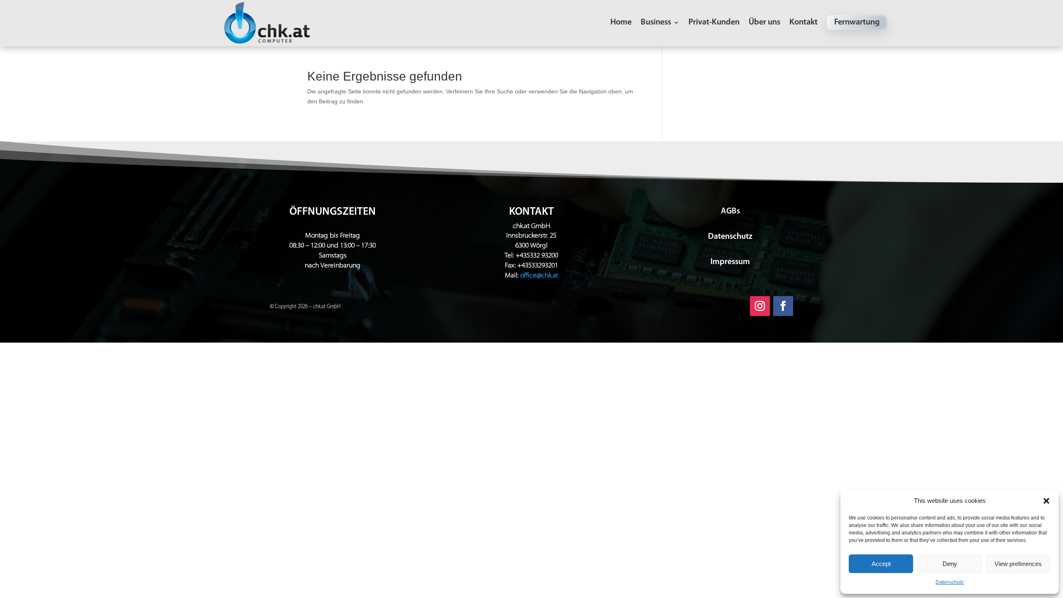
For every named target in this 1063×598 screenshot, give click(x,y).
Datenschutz (950, 582)
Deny (950, 563)
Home (621, 23)
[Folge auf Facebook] (783, 306)
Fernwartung (856, 22)
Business (656, 23)
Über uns (764, 23)
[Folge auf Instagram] (760, 306)
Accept (881, 563)
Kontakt (803, 23)
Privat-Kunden (714, 23)
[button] (1046, 501)
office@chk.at (539, 275)
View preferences (1018, 563)
